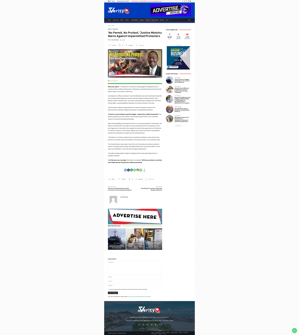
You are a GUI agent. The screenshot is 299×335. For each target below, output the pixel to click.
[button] (189, 20)
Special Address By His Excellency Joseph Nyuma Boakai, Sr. (182, 110)
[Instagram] (184, 1)
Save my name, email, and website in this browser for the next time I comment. (128, 289)
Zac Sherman (115, 39)
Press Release (178, 106)
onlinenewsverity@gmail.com (142, 320)
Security (115, 29)
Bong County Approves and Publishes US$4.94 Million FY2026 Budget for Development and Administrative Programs (153, 245)
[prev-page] (109, 252)
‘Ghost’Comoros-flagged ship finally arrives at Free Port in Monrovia (116, 246)
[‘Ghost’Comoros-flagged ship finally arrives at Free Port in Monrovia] (117, 239)
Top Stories (117, 243)
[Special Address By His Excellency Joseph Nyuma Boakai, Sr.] (169, 109)
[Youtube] (190, 1)
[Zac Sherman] (109, 40)
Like (170, 33)
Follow (178, 33)
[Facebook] (183, 1)
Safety (113, 25)
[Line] (140, 168)
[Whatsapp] (134, 168)
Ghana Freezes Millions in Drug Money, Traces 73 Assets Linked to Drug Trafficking (135, 246)
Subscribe (187, 33)
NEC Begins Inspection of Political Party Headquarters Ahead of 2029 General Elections (182, 119)
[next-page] (111, 252)
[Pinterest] (151, 324)
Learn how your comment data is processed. (139, 296)
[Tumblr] (155, 324)
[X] (186, 1)
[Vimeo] (188, 1)
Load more (178, 125)
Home (109, 25)
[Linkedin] (131, 168)
